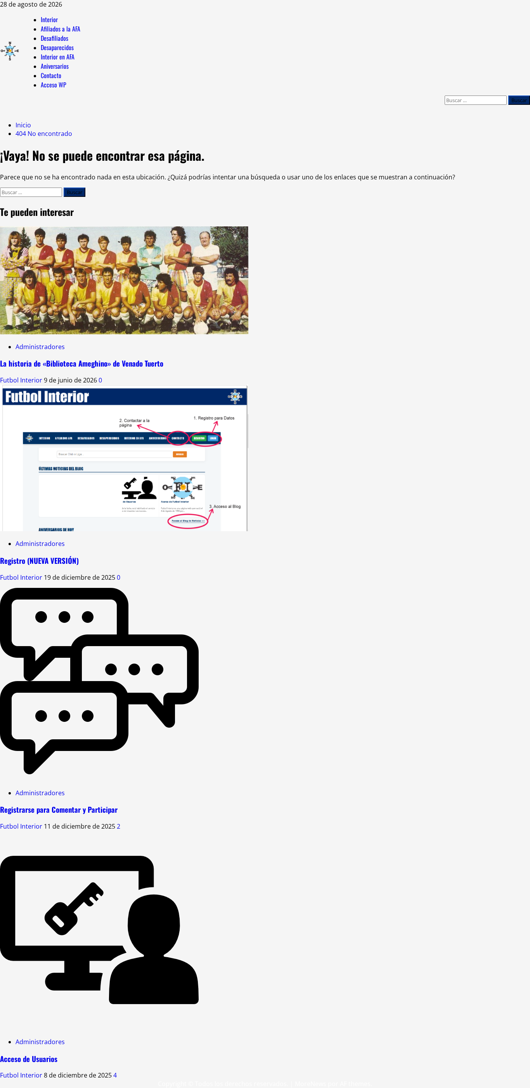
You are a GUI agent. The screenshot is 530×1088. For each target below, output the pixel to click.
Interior (49, 19)
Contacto (51, 75)
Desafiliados (54, 38)
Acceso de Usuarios (28, 1058)
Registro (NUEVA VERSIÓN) (39, 560)
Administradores (40, 346)
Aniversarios (55, 66)
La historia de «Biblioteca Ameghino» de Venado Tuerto (81, 363)
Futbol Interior (22, 380)
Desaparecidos (57, 47)
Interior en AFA (57, 56)
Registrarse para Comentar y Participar (59, 809)
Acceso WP (53, 84)
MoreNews (310, 1083)
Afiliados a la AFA (60, 28)
